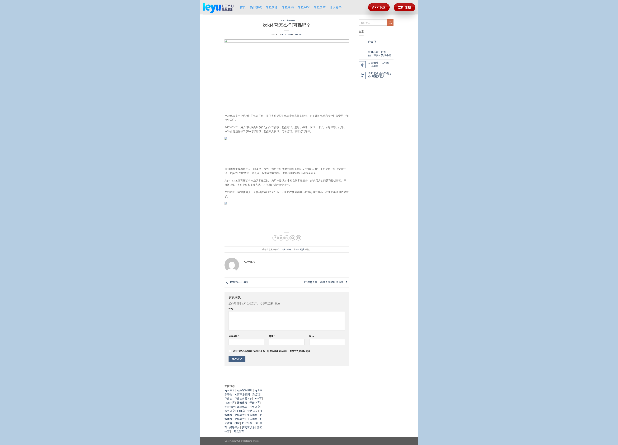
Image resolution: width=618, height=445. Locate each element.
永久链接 (300, 249)
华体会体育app (243, 398)
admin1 (298, 34)
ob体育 (241, 410)
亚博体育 (252, 410)
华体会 (228, 398)
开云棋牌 (230, 406)
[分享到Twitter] (281, 238)
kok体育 (230, 402)
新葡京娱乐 (248, 427)
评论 (231, 308)
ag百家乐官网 (242, 394)
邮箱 (272, 336)
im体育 (258, 398)
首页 (243, 7)
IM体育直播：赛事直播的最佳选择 (324, 281)
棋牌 (237, 423)
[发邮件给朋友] (287, 238)
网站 (311, 336)
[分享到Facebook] (275, 238)
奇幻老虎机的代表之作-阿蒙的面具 (379, 75)
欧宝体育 (230, 410)
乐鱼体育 (242, 406)
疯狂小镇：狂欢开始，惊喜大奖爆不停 (379, 54)
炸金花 (372, 41)
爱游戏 (256, 394)
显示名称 (234, 336)
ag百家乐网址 (245, 390)
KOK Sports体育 (239, 281)
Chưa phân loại (287, 20)
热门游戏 (256, 7)
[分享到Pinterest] (292, 238)
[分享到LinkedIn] (298, 238)
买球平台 (234, 427)
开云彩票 (336, 7)
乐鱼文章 (320, 7)
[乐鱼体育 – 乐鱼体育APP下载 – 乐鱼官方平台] (219, 7)
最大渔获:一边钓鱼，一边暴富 (380, 64)
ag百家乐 (230, 390)
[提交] (390, 22)
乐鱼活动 (288, 7)
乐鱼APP (304, 7)
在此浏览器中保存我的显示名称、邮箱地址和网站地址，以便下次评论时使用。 (272, 351)
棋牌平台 (247, 423)
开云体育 (242, 402)
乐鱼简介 (272, 7)
